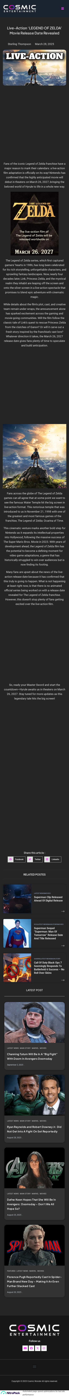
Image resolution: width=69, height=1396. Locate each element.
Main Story (52, 924)
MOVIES (47, 893)
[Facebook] (31, 1348)
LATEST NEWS (39, 893)
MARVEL (35, 1048)
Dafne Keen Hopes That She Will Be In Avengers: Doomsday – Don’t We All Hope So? (31, 1204)
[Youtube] (25, 1348)
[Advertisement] (34, 125)
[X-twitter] (37, 1348)
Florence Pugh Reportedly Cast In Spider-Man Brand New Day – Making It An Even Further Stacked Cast (34, 1281)
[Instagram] (44, 1348)
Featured (11, 1271)
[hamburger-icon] (62, 8)
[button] (17, 859)
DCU (35, 924)
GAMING (37, 959)
